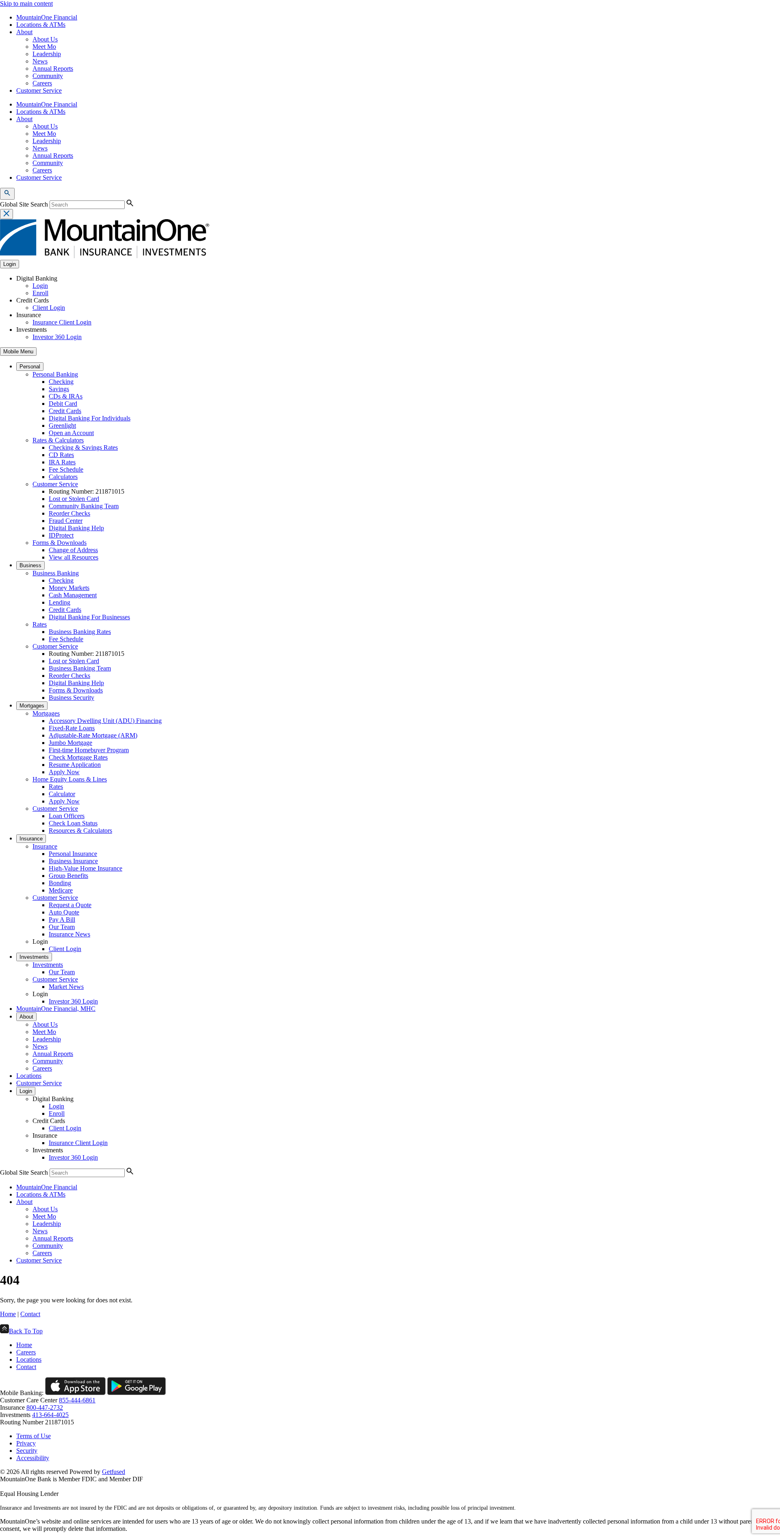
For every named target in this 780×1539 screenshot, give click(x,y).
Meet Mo (44, 46)
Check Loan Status (73, 823)
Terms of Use (33, 1435)
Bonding (60, 882)
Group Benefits (68, 875)
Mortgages (32, 706)
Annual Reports (52, 68)
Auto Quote (64, 912)
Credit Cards (65, 410)
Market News (66, 986)
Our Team (62, 926)
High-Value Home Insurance (85, 868)
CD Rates (61, 454)
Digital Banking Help (76, 528)
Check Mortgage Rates (78, 757)
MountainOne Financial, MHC (55, 1008)
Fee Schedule (66, 469)
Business (30, 565)
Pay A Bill (62, 919)
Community (47, 75)
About (24, 31)
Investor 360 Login (57, 336)
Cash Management (73, 595)
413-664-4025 (50, 1414)
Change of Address (73, 549)
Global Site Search (24, 204)
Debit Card (63, 403)
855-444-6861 (77, 1400)
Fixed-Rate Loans (72, 728)
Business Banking (55, 573)
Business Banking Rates (80, 631)
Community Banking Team (84, 506)
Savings (59, 388)
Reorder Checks (69, 513)
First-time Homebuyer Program (89, 750)
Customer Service (39, 90)
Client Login (48, 307)
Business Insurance (73, 861)
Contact (30, 1313)
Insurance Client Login (61, 322)
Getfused (113, 1471)
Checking (61, 381)
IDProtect (61, 535)
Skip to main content (26, 3)
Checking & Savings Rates (83, 447)
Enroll (40, 293)
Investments (34, 957)
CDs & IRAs (65, 396)
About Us (45, 39)
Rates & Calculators (58, 440)
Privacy (26, 1443)
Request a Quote (70, 904)
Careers (42, 83)
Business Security (71, 697)
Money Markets (69, 587)
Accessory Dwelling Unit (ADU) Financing (105, 720)
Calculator (62, 793)
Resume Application (75, 764)
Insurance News (69, 934)
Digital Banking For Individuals (89, 418)
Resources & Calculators (80, 830)
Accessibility (32, 1457)
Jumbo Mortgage (70, 742)
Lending (59, 602)
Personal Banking (55, 374)
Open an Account (71, 432)
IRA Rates (62, 462)
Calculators (63, 476)
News (40, 61)
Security (26, 1450)
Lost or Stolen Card (74, 498)
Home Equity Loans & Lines (69, 779)
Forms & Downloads (59, 542)
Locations (28, 1075)
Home (8, 1313)
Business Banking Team (80, 668)
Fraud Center (65, 520)
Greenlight (62, 425)
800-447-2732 (44, 1407)
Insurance (31, 839)
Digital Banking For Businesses (89, 617)
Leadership (46, 53)
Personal (30, 367)
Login (40, 285)
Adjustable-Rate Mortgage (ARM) (93, 735)
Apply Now (64, 771)
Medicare (61, 890)
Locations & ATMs (40, 24)
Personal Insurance (73, 853)
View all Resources (73, 557)
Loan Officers (66, 815)
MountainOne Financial (46, 17)
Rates (39, 624)
